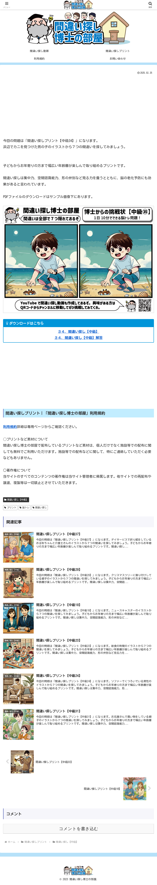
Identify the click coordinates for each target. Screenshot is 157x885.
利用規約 (10, 426)
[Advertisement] (78, 104)
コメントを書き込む (78, 828)
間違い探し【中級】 (17, 499)
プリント (11, 507)
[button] (145, 631)
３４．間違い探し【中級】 (78, 331)
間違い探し (41, 507)
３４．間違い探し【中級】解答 (78, 337)
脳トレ (25, 507)
